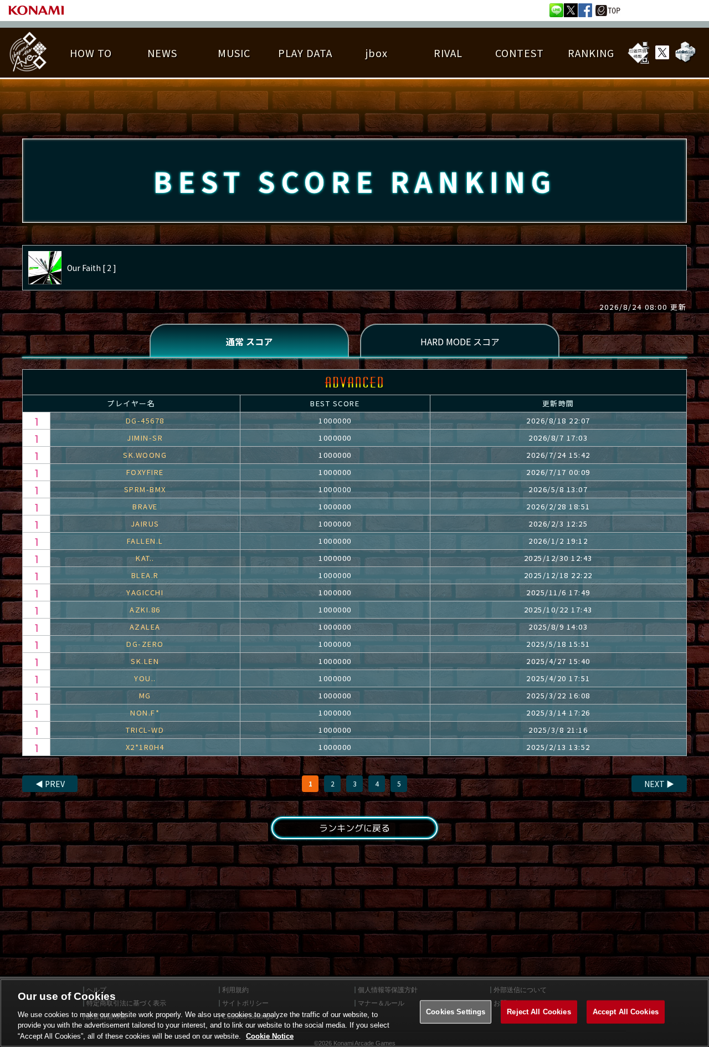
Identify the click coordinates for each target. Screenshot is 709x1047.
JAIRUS (145, 523)
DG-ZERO (145, 644)
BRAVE (145, 506)
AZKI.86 (145, 609)
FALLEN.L (145, 540)
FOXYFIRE (145, 472)
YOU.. (145, 678)
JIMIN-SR (145, 437)
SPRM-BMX (145, 489)
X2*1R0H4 (145, 747)
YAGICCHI (144, 592)
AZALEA (145, 626)
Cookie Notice (270, 1035)
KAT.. (145, 558)
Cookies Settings (455, 1012)
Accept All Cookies (626, 1012)
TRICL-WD (145, 729)
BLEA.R (145, 575)
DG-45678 (145, 420)
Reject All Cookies (539, 1012)
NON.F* (145, 712)
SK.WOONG (145, 455)
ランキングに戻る (354, 828)
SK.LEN (145, 661)
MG (145, 695)
